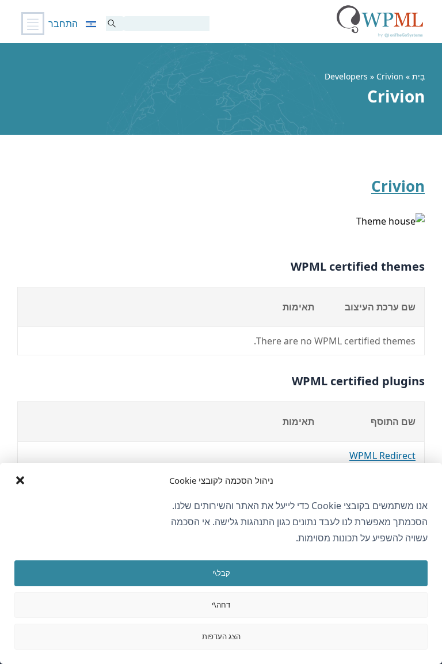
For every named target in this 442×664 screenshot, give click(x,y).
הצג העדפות (221, 636)
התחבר (63, 23)
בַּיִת (418, 76)
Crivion (398, 186)
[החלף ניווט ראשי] (32, 23)
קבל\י (221, 573)
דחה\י (221, 605)
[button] (20, 480)
